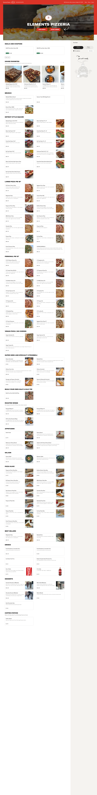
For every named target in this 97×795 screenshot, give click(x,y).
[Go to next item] (63, 63)
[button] (19, 99)
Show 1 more (7, 57)
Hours (89, 2)
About (92, 2)
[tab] (78, 47)
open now (13, 2)
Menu (86, 2)
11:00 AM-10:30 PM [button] (19, 2)
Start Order (55, 29)
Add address (91, 50)
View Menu (42, 29)
